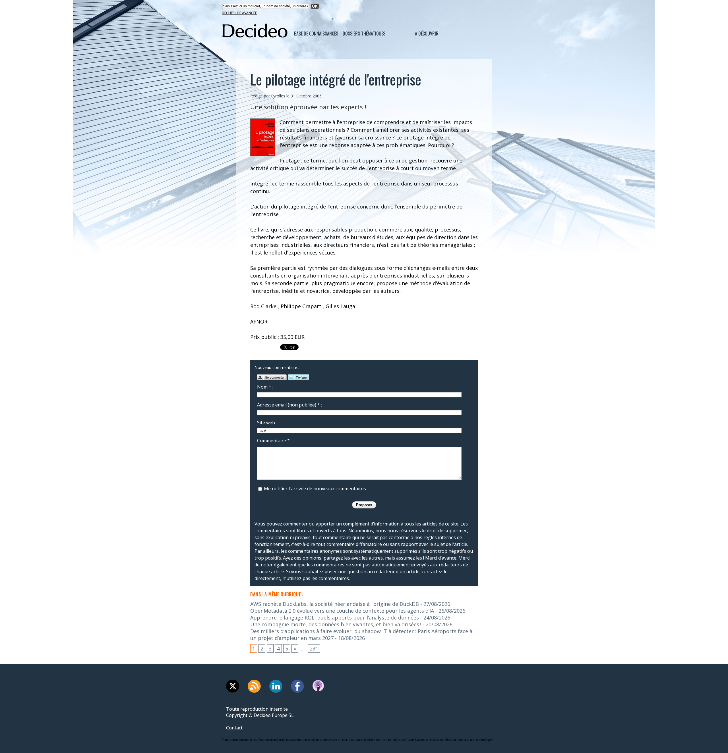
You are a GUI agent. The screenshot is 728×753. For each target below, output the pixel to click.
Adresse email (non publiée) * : (289, 405)
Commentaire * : (274, 440)
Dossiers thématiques (364, 33)
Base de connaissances (316, 33)
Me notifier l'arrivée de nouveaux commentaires (315, 488)
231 (314, 648)
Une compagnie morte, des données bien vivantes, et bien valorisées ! (335, 624)
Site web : (267, 423)
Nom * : (265, 387)
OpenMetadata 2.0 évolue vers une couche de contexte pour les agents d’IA (342, 610)
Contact (234, 728)
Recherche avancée (239, 13)
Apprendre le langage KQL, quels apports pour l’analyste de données (334, 617)
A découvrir (427, 33)
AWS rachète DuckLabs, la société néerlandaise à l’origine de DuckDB (334, 603)
